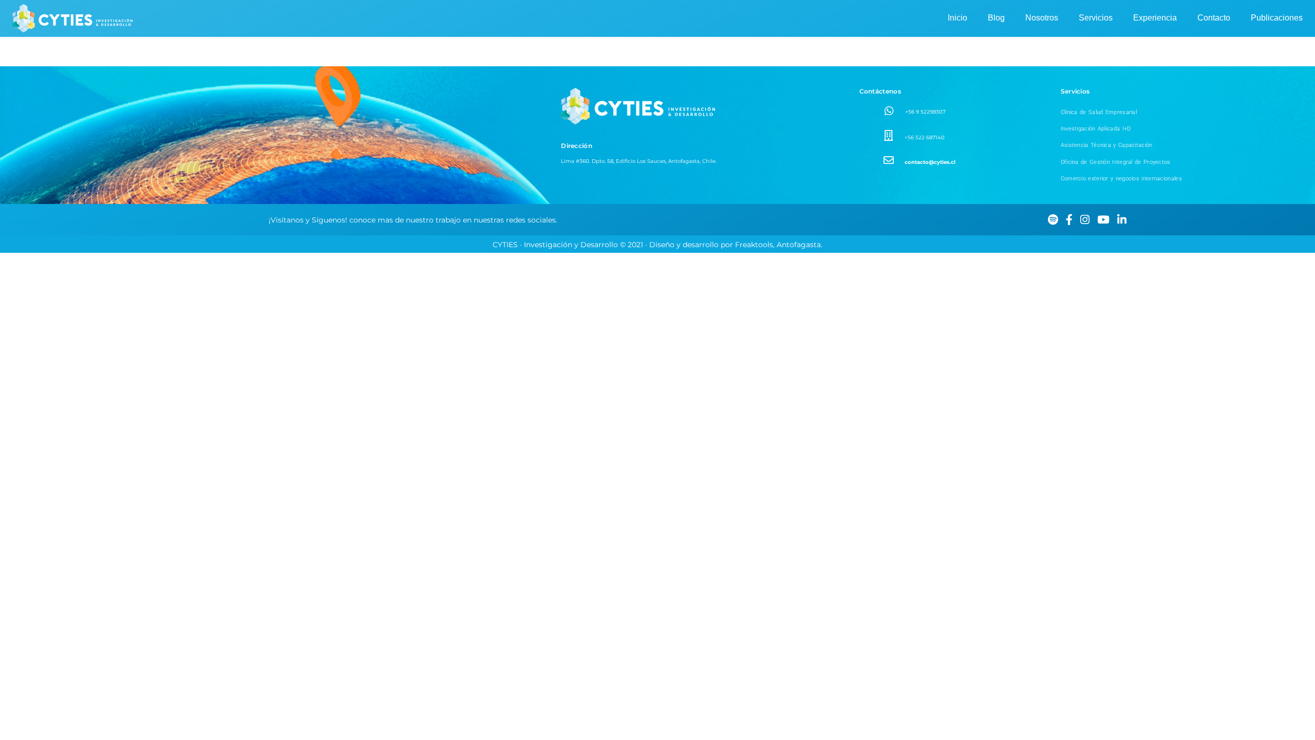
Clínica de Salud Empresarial (1099, 112)
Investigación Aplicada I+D (1096, 128)
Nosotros (1041, 17)
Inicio (957, 17)
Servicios (1096, 17)
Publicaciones (1277, 17)
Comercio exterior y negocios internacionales (1121, 178)
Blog (996, 17)
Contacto (1213, 17)
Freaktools (754, 244)
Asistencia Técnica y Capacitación (1107, 145)
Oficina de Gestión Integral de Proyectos (1116, 162)
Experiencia (1155, 17)
